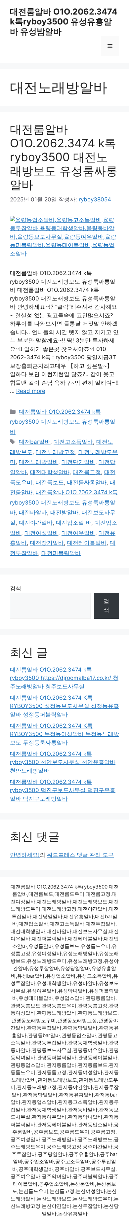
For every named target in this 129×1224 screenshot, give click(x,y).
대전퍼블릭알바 (61, 553)
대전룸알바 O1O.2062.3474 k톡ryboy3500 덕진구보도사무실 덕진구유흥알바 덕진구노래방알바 (62, 790)
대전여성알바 (41, 533)
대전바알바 (33, 512)
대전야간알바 (36, 522)
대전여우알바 (78, 533)
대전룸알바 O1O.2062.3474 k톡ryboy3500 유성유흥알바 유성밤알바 (63, 21)
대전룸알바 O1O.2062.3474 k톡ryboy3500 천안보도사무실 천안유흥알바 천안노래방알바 (62, 762)
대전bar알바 (34, 441)
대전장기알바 (47, 543)
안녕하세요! (25, 855)
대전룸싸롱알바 (87, 482)
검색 (15, 588)
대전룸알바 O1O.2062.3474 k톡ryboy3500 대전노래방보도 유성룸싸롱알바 (63, 157)
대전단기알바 (78, 462)
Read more (30, 391)
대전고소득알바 (73, 441)
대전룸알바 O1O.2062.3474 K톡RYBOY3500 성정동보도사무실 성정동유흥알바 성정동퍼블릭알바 (64, 706)
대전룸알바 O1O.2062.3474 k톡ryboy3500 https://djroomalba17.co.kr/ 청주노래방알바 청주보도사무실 (64, 678)
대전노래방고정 (55, 452)
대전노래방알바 (38, 462)
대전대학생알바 (49, 472)
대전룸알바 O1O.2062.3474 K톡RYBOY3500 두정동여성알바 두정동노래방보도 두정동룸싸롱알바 (64, 734)
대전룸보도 (50, 482)
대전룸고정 (87, 472)
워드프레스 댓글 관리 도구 (80, 855)
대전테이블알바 (87, 543)
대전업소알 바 (73, 522)
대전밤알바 (64, 512)
